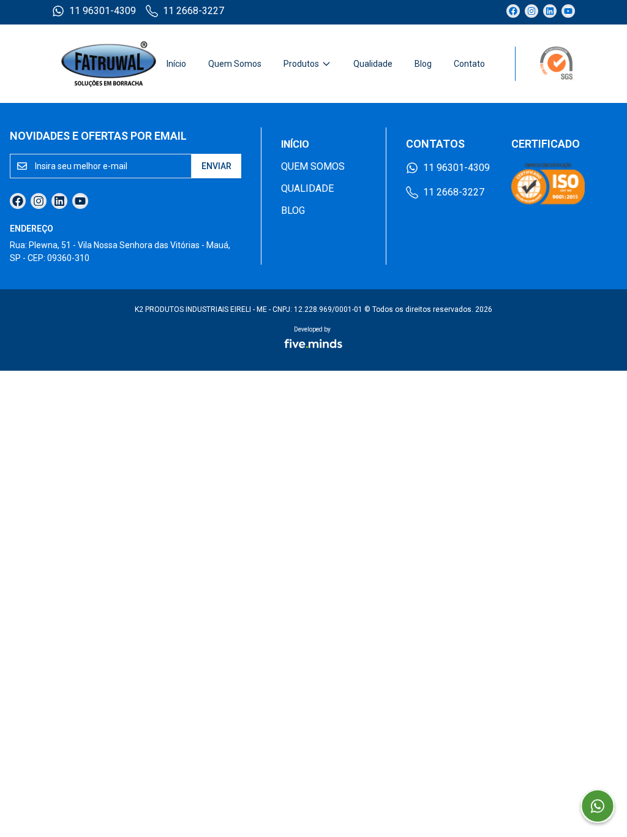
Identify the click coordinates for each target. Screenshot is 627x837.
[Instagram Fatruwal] (531, 11)
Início (176, 64)
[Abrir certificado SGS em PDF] (545, 64)
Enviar (216, 166)
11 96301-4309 (102, 11)
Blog (423, 64)
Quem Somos (234, 64)
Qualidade (372, 64)
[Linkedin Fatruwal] (550, 11)
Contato (469, 64)
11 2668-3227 (193, 11)
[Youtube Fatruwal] (568, 11)
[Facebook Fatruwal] (513, 11)
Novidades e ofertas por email (98, 135)
